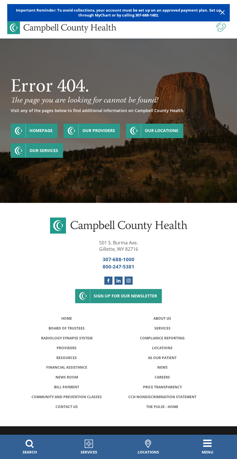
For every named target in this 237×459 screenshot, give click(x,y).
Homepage (41, 130)
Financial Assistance (66, 367)
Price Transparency (162, 387)
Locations (162, 347)
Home (66, 318)
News (162, 367)
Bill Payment (66, 387)
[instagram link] (129, 281)
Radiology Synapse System (66, 338)
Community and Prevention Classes (67, 396)
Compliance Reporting (162, 338)
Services (162, 328)
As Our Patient (162, 357)
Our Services (43, 150)
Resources (66, 357)
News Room (66, 377)
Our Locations (161, 130)
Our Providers (98, 130)
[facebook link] (108, 281)
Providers (67, 347)
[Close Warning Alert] (222, 12)
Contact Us (66, 406)
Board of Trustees (67, 328)
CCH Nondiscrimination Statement (162, 396)
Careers (162, 377)
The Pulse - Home (162, 406)
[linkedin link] (118, 281)
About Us (162, 318)
